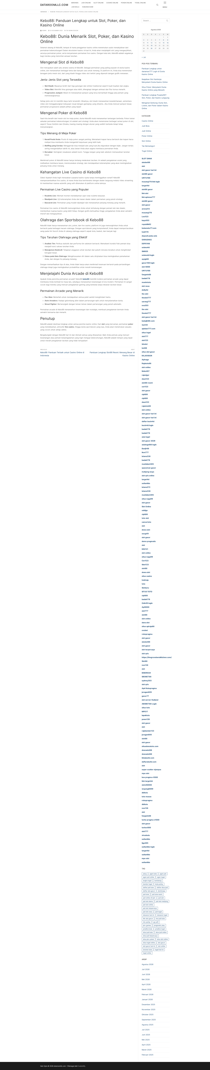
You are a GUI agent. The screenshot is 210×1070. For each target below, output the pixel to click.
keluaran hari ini (148, 915)
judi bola (146, 894)
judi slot (161, 898)
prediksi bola (147, 929)
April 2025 (146, 1045)
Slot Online (146, 141)
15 (163, 43)
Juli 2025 (146, 1030)
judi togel (158, 912)
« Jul (144, 57)
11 (147, 43)
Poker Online (147, 136)
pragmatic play (159, 925)
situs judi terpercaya (150, 936)
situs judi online (161, 932)
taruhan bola (147, 950)
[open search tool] (157, 5)
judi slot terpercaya (150, 908)
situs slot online (162, 939)
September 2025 (149, 1020)
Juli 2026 (146, 969)
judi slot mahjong (162, 901)
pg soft (155, 922)
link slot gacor (148, 918)
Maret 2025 (146, 1050)
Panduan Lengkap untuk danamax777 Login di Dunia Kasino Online (153, 71)
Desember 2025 (148, 1004)
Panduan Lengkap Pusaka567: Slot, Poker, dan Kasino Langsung (155, 96)
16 (167, 43)
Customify (81, 1066)
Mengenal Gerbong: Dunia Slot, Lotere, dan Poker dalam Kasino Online (155, 106)
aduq (145, 874)
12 (151, 43)
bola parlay (159, 884)
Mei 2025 (146, 1040)
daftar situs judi (162, 887)
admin (44, 30)
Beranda (44, 12)
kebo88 (86, 279)
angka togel (147, 880)
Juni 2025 (146, 1035)
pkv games (147, 925)
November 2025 (148, 1009)
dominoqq (161, 891)
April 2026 (146, 984)
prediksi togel (160, 929)
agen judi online (148, 877)
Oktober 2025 (147, 1014)
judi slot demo (148, 901)
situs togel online (149, 943)
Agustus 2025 (147, 1025)
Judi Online (146, 131)
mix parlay (146, 922)
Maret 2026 (146, 989)
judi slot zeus (147, 912)
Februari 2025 (147, 1055)
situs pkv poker (148, 939)
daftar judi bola (148, 887)
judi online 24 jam (149, 898)
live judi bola (160, 918)
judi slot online (148, 905)
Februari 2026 (147, 994)
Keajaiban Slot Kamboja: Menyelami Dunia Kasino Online (155, 80)
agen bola (153, 874)
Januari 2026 (147, 999)
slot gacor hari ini (149, 946)
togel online (147, 953)
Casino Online (147, 121)
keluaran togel (162, 915)
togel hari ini (159, 950)
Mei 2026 (146, 979)
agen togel (161, 877)
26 (151, 48)
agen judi (163, 874)
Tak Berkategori (72, 30)
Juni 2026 (146, 974)
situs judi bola (148, 932)
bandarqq (158, 880)
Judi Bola (145, 126)
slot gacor (161, 943)
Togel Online (147, 151)
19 (151, 45)
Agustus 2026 (147, 964)
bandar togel (147, 884)
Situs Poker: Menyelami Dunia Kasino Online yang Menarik (154, 88)
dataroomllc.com (54, 4)
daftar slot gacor (149, 891)
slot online (161, 946)
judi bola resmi (157, 894)
